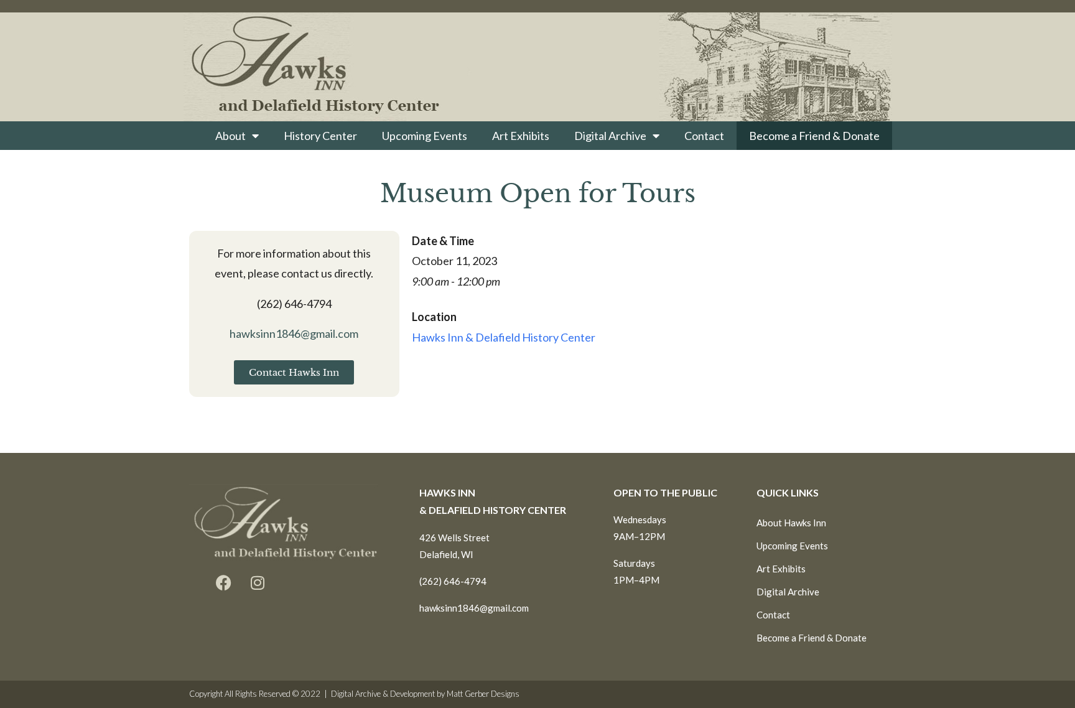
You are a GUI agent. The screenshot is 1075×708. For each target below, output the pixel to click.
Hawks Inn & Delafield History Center (503, 337)
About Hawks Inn (791, 522)
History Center (320, 135)
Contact (704, 135)
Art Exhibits (520, 135)
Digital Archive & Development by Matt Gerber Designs (425, 694)
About (230, 135)
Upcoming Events (424, 135)
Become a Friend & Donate (814, 135)
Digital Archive (610, 135)
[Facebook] (223, 583)
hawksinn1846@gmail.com (294, 333)
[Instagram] (257, 583)
